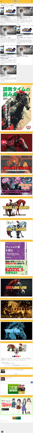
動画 (25, 35)
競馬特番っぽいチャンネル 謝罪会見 (6, 37)
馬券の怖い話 (14, 16)
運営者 (1, 3)
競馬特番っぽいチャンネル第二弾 (5, 76)
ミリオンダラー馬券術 (13, 3)
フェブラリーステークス (3, 56)
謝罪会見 (2, 36)
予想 (23, 35)
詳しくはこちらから (16, 365)
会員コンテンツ (5, 3)
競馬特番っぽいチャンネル (9, 16)
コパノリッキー (8, 56)
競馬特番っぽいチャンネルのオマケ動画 (22, 56)
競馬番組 (4, 36)
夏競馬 (29, 16)
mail (31, 3)
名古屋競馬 (28, 35)
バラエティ (14, 35)
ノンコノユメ (12, 56)
